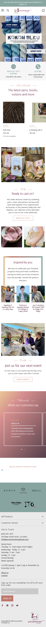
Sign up (7, 598)
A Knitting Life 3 (35, 130)
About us (4, 572)
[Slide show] (23, 39)
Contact (4, 575)
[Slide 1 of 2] (23, 39)
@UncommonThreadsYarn (23, 467)
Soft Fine (6, 130)
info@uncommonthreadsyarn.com (15, 539)
